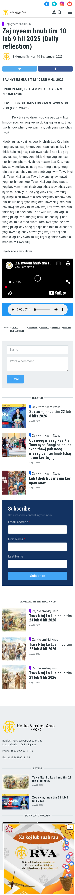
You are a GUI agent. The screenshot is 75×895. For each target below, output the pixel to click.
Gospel (32, 327)
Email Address (18, 522)
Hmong (56, 327)
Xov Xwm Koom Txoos (46, 407)
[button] (19, 69)
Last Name (15, 556)
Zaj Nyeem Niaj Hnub (18, 24)
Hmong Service (26, 56)
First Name (15, 539)
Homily (44, 327)
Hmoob (67, 327)
